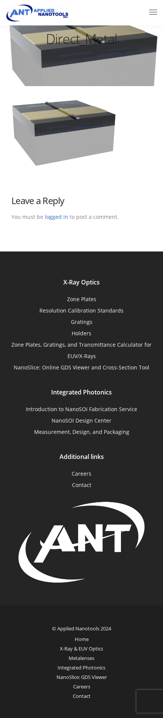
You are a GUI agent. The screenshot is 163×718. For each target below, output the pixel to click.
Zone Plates (81, 299)
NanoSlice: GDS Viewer (81, 677)
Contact (81, 485)
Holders (81, 333)
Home (82, 639)
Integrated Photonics (81, 667)
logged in (56, 216)
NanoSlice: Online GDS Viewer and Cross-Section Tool (81, 367)
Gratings (81, 321)
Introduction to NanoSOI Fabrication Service (81, 409)
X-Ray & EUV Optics (81, 648)
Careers (81, 473)
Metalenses (81, 658)
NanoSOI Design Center (81, 420)
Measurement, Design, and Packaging (81, 431)
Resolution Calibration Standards (81, 310)
